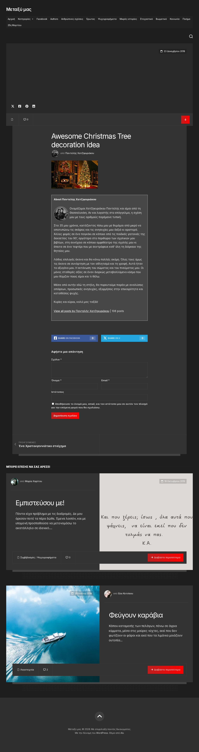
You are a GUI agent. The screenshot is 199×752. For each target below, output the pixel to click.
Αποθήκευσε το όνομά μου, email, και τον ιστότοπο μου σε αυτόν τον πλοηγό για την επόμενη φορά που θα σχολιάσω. (99, 405)
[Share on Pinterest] (26, 106)
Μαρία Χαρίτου (33, 481)
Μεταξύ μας (18, 9)
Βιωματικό (161, 19)
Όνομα (56, 380)
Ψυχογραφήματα (107, 19)
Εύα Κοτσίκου (125, 593)
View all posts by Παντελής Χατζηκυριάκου (81, 311)
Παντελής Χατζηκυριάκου (79, 153)
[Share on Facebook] (19, 106)
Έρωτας (90, 19)
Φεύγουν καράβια (136, 615)
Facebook (42, 19)
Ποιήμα (186, 19)
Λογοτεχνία (27, 669)
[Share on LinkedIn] (33, 106)
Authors (54, 19)
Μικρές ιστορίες (128, 19)
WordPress (102, 732)
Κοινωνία (175, 19)
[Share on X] (13, 106)
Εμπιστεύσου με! (40, 503)
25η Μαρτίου (14, 25)
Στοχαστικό (146, 19)
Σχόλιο (56, 359)
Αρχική (11, 19)
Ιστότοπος (57, 391)
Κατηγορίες (24, 19)
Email (105, 380)
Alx (122, 732)
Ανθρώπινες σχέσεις (72, 19)
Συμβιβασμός (27, 557)
